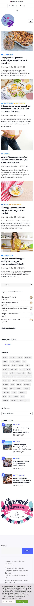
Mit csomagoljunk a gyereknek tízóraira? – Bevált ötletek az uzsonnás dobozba (16, 109)
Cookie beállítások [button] (8, 602)
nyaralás (5, 384)
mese (29, 381)
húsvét (28, 369)
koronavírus (6, 381)
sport (11, 388)
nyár (12, 384)
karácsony (6, 377)
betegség (28, 357)
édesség (13, 400)
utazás (16, 396)
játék (29, 373)
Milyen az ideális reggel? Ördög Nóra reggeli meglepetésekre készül (13, 261)
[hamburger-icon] (31, 20)
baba (20, 357)
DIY (24, 361)
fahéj (13, 365)
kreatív (15, 381)
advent (5, 357)
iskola (11, 373)
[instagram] (13, 6)
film (27, 365)
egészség (6, 365)
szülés (26, 388)
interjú (5, 373)
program (26, 384)
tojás (4, 396)
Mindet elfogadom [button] (22, 602)
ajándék (12, 357)
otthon (19, 384)
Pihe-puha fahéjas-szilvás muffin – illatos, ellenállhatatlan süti (22, 480)
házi (21, 369)
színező (19, 388)
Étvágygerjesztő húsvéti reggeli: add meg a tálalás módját (13, 210)
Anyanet (8, 344)
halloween (14, 369)
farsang (21, 365)
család (5, 361)
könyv (22, 381)
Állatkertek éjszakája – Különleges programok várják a (22, 430)
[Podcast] (20, 6)
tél (10, 396)
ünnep (21, 400)
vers (22, 396)
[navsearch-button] (24, 5)
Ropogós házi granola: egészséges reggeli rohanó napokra (14, 60)
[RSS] (16, 6)
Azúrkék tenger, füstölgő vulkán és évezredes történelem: (22, 447)
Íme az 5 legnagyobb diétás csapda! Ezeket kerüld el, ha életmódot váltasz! (14, 160)
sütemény (6, 392)
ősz (28, 400)
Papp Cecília (9, 67)
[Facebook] (9, 6)
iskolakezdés (21, 373)
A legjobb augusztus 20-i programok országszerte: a (21, 463)
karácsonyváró (17, 377)
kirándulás (28, 377)
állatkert (5, 400)
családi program (15, 361)
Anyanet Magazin (11, 166)
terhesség (22, 392)
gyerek (5, 369)
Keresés (4, 546)
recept (5, 388)
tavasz (14, 392)
